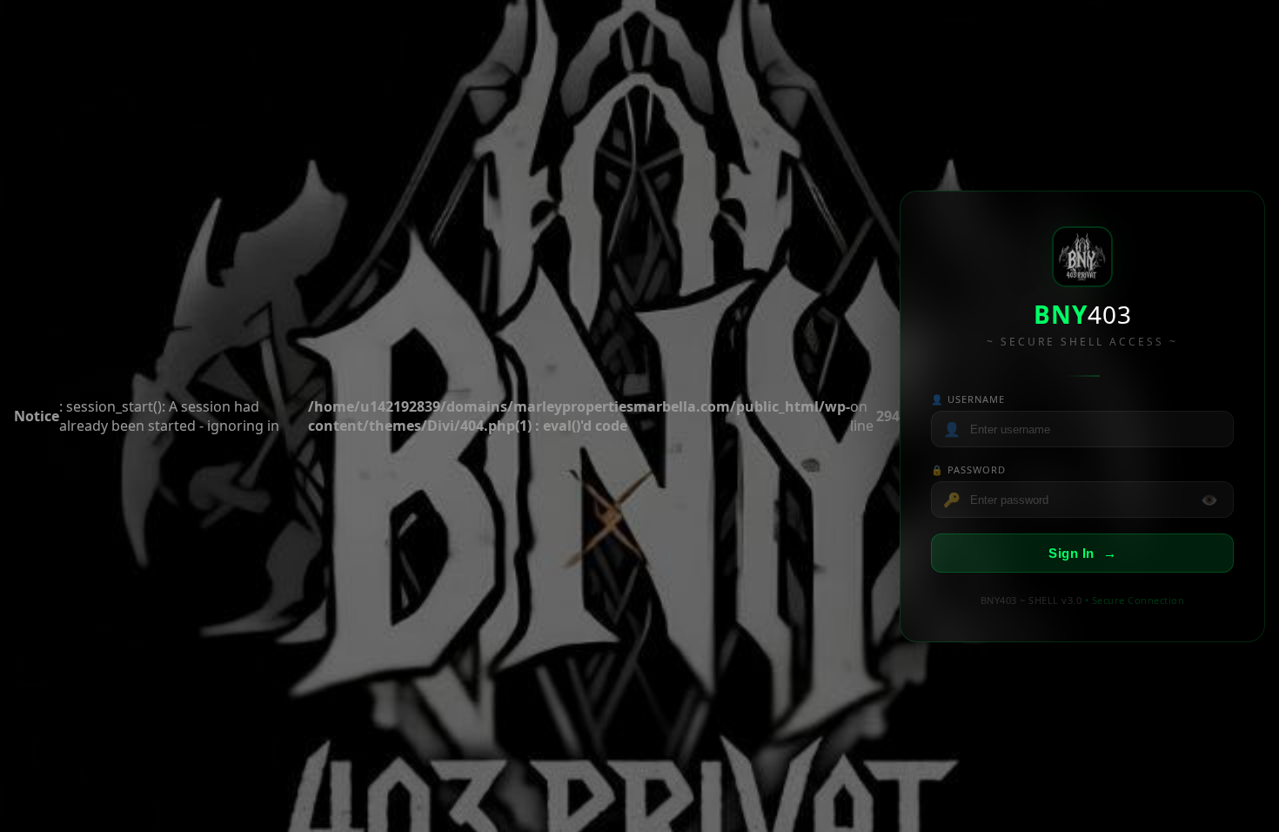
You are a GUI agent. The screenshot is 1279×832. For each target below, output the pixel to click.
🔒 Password (968, 469)
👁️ (1209, 499)
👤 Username (968, 399)
